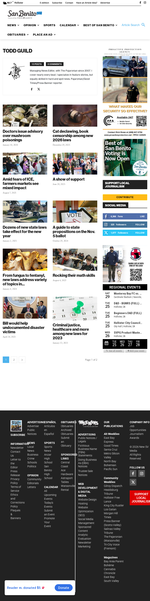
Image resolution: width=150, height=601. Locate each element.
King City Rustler (114, 505)
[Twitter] (40, 89)
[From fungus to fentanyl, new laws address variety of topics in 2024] (25, 260)
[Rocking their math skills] (75, 260)
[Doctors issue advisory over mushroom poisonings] (25, 116)
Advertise (33, 426)
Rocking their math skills (74, 275)
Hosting (83, 503)
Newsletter (17, 447)
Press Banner (112, 521)
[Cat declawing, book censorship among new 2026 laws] (75, 116)
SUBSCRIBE (18, 434)
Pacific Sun (110, 469)
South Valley (111, 580)
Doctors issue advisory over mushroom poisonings (23, 135)
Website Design (87, 499)
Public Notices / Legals (87, 439)
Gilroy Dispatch (113, 485)
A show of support (69, 179)
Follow (140, 224)
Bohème (109, 565)
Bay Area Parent (114, 561)
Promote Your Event (49, 522)
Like (142, 216)
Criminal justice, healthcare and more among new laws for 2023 (71, 331)
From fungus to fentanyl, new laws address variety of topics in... (25, 279)
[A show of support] (75, 164)
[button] (134, 25)
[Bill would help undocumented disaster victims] (25, 308)
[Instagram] (145, 3)
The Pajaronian (113, 536)
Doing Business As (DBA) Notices (87, 463)
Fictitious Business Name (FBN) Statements (87, 450)
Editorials (33, 483)
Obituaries (67, 426)
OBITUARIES (69, 422)
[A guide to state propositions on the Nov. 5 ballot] (75, 212)
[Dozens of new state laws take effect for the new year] (25, 212)
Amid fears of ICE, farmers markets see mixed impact (21, 183)
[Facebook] (140, 3)
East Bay (109, 577)
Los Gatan (110, 509)
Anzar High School (48, 458)
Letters (31, 487)
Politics (31, 466)
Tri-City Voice (112, 544)
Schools (32, 462)
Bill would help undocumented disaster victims (24, 327)
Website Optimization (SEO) (86, 511)
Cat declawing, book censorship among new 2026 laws (73, 135)
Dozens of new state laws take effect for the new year (25, 231)
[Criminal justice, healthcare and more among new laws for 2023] (75, 309)
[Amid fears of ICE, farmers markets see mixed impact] (25, 164)
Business (32, 454)
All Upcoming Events (50, 494)
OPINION (32, 475)
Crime (30, 458)
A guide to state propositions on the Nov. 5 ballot (74, 231)
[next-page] (22, 359)
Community (34, 479)
